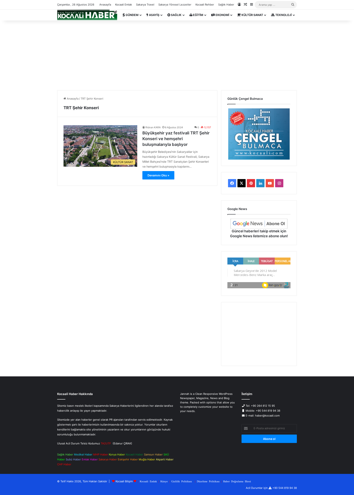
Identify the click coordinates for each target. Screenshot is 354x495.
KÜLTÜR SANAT (252, 15)
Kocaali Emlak (123, 4)
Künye (164, 481)
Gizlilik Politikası (181, 481)
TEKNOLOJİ (283, 15)
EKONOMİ (222, 15)
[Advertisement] (177, 55)
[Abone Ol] (259, 224)
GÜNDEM (131, 15)
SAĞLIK (176, 15)
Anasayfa (105, 4)
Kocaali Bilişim (124, 481)
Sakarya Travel (145, 4)
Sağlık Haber (226, 4)
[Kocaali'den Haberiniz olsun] (87, 15)
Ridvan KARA (153, 127)
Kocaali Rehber (204, 4)
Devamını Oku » (158, 175)
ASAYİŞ (153, 15)
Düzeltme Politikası (208, 481)
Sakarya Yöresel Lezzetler (174, 4)
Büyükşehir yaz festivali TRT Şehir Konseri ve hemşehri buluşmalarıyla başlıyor (176, 139)
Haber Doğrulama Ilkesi (237, 481)
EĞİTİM (197, 15)
